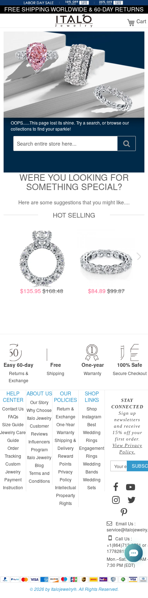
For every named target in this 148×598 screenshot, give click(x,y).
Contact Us (13, 408)
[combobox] (65, 143)
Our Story (39, 402)
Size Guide (13, 424)
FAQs (13, 416)
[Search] (126, 143)
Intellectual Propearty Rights (65, 495)
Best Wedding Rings (92, 432)
